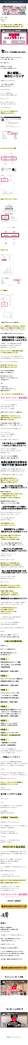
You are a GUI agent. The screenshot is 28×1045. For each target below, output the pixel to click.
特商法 (8, 1037)
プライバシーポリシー (15, 1037)
